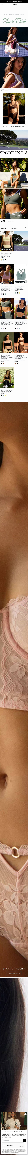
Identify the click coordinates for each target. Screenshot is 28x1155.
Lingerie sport (16, 14)
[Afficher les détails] (18, 77)
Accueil (5, 14)
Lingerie (10, 14)
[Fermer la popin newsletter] (25, 1114)
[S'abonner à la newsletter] (24, 1140)
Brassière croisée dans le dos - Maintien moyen (6, 255)
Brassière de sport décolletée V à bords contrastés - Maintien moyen (7, 288)
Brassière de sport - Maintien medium (7, 391)
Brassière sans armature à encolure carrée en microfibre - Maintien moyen (7, 358)
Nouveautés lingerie (14, 973)
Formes (22, 14)
